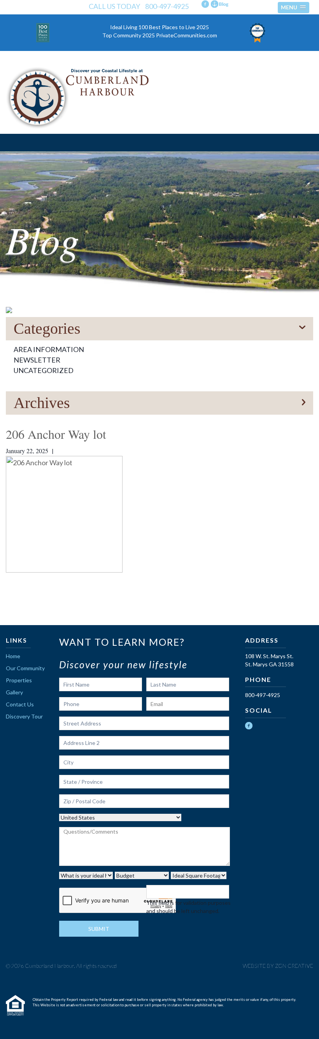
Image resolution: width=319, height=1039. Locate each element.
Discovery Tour (24, 716)
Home (13, 656)
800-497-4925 (167, 6)
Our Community (25, 668)
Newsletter (37, 360)
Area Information (49, 349)
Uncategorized (44, 370)
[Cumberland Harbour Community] (159, 98)
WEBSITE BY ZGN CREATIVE (278, 965)
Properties (19, 680)
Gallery (14, 692)
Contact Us (20, 704)
